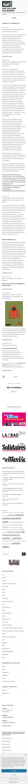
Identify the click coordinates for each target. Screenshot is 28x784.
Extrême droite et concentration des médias (13, 484)
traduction (7, 524)
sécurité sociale (9, 512)
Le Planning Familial (7, 625)
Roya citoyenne (6, 648)
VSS (17, 525)
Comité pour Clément (7, 601)
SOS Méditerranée (15, 529)
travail (10, 540)
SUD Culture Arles (6, 750)
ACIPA (3, 577)
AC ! (3, 574)
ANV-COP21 (5, 586)
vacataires (4, 532)
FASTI (3, 610)
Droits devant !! (6, 607)
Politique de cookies (13, 782)
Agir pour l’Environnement (9, 583)
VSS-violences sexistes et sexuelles (13, 535)
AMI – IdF (4, 690)
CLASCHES (5, 598)
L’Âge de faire (5, 672)
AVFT (3, 595)
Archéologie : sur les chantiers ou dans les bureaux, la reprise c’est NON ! (13, 200)
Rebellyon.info (5, 693)
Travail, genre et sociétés (8, 681)
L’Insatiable (5, 675)
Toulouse (21, 529)
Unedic (3, 524)
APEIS (3, 589)
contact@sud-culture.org (8, 722)
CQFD (3, 669)
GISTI (3, 616)
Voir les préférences (14, 778)
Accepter (14, 770)
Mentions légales (6, 725)
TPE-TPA (14, 540)
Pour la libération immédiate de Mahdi (11, 494)
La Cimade (5, 622)
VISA (3, 657)
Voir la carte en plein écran (14, 406)
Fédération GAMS (6, 613)
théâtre (10, 543)
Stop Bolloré (5, 654)
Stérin (23, 522)
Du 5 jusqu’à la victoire (9, 345)
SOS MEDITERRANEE (7, 651)
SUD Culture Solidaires (9, 9)
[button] (26, 755)
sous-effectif (18, 522)
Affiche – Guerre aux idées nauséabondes (12, 503)
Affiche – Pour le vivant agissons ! (10, 499)
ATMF (3, 592)
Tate (11, 538)
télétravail (13, 525)
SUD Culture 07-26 (7, 738)
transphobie (16, 512)
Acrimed (4, 580)
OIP (3, 640)
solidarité (11, 515)
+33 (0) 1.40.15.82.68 (7, 717)
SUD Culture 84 (6, 747)
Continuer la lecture (7, 56)
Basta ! (4, 666)
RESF (3, 645)
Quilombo (4, 642)
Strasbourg (10, 522)
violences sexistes (14, 532)
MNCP (3, 634)
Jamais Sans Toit (6, 619)
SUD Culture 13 (6, 741)
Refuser (14, 774)
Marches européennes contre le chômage (12, 631)
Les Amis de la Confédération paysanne (12, 628)
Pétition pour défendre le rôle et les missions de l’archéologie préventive (14, 64)
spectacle (17, 538)
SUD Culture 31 (6, 744)
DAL (3, 604)
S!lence (4, 678)
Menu (14, 18)
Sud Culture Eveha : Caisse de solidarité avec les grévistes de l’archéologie (12, 297)
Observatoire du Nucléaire (8, 637)
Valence (4, 512)
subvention (18, 540)
